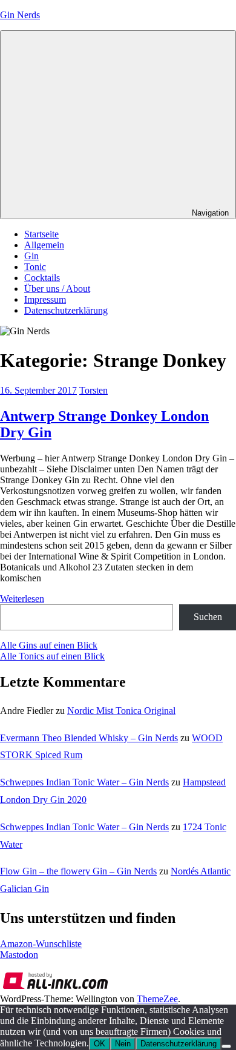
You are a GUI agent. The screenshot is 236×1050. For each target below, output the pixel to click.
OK (99, 1043)
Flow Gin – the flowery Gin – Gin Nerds (78, 871)
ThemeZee (157, 999)
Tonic (35, 267)
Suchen (208, 617)
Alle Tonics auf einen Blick (52, 656)
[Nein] (226, 1046)
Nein (123, 1043)
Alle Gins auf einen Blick (48, 645)
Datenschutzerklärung (66, 310)
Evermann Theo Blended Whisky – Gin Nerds (89, 738)
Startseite (41, 234)
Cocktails (42, 277)
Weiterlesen (22, 598)
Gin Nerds (20, 15)
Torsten (93, 390)
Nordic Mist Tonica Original (121, 710)
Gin (31, 256)
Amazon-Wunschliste (41, 944)
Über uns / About (57, 288)
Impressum (45, 299)
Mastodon (19, 954)
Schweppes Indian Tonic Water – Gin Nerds (84, 782)
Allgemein (44, 245)
